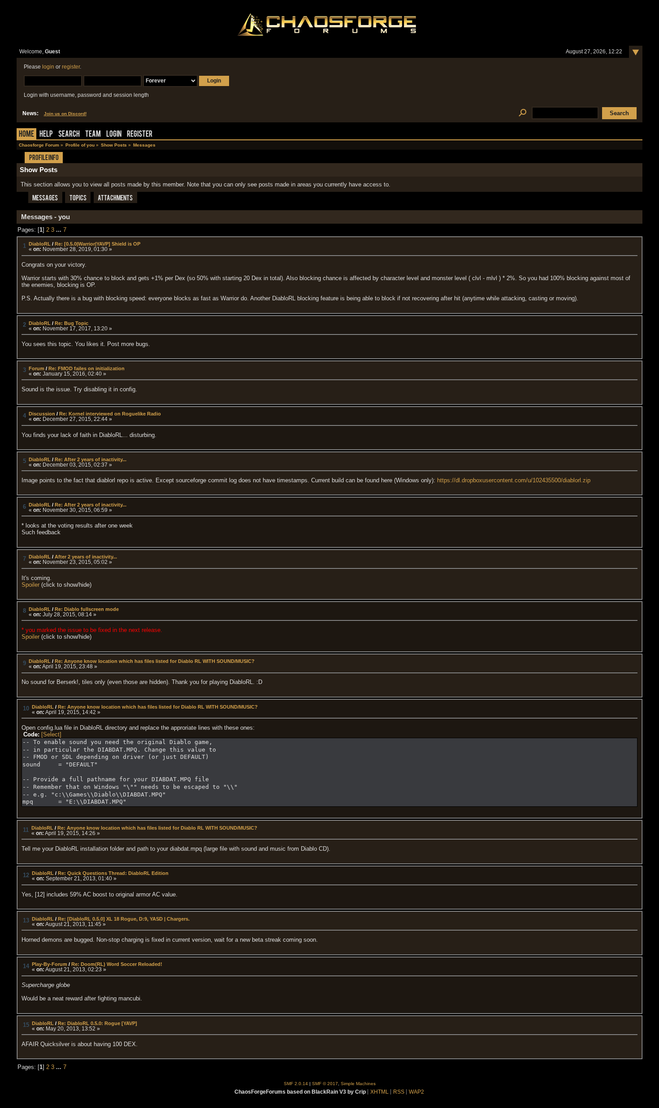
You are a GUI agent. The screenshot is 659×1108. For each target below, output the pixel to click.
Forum (36, 368)
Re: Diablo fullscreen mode (87, 609)
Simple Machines (358, 1083)
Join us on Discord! (65, 113)
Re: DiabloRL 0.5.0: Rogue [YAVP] (97, 1023)
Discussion (42, 413)
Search (69, 134)
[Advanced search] (523, 113)
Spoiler (30, 584)
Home (26, 134)
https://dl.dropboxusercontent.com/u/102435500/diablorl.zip (513, 480)
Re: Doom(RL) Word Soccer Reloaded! (116, 964)
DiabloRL (40, 244)
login (48, 66)
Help (46, 134)
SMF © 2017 (325, 1083)
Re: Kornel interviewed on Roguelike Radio (110, 413)
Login (113, 134)
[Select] (51, 734)
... (59, 229)
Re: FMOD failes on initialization (86, 368)
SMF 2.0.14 (296, 1083)
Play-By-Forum (49, 964)
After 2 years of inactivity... (86, 556)
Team (93, 134)
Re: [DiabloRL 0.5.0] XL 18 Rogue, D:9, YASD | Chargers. (124, 919)
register (71, 66)
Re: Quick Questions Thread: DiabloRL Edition (113, 873)
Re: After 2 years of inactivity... (90, 459)
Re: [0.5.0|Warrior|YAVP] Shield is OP (97, 244)
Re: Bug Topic (71, 323)
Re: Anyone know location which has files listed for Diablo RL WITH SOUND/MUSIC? (155, 661)
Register (139, 134)
